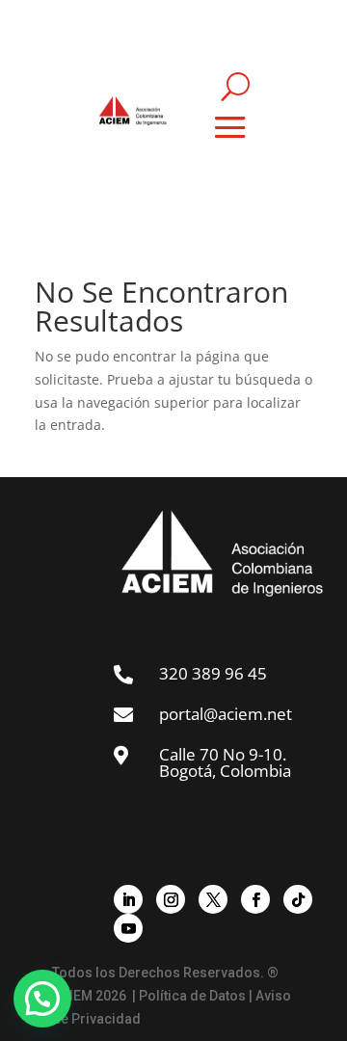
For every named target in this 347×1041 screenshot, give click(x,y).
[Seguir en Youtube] (128, 928)
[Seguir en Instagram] (170, 899)
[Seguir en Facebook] (255, 899)
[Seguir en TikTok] (297, 899)
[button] (42, 999)
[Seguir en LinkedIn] (128, 899)
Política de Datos (192, 995)
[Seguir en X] (213, 899)
